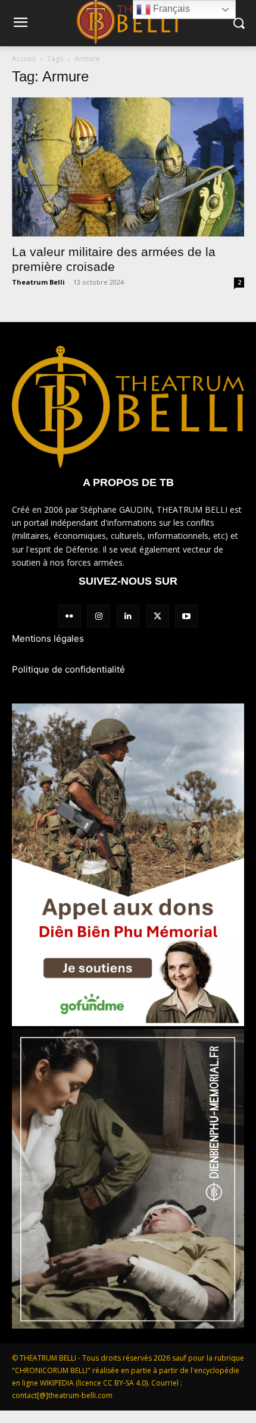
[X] (157, 616)
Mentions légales (48, 638)
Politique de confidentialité (68, 669)
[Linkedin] (127, 616)
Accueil (24, 58)
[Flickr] (69, 616)
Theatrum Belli (38, 281)
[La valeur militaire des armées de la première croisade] (128, 166)
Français (170, 9)
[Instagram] (98, 616)
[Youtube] (186, 616)
